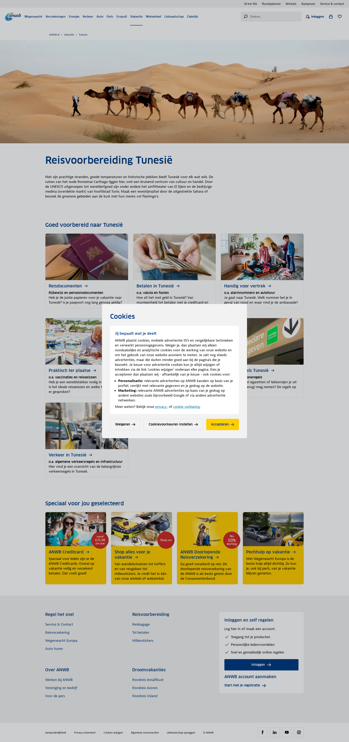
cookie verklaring (186, 406)
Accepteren (220, 424)
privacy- (161, 406)
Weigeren (122, 424)
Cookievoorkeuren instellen (171, 424)
